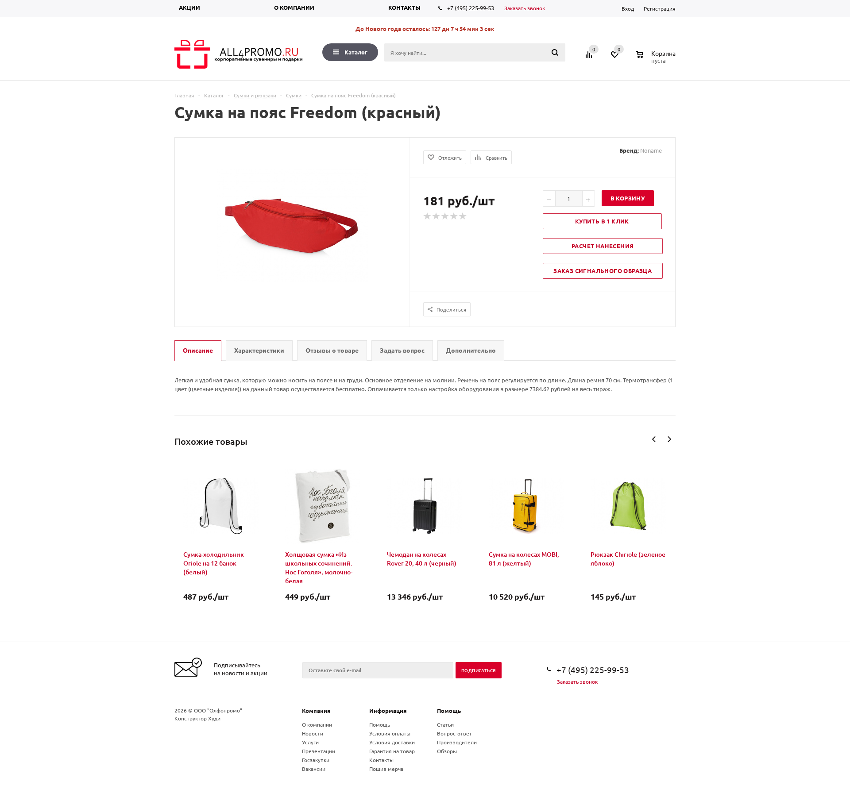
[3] (445, 216)
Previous (654, 439)
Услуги (310, 742)
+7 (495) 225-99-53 (470, 8)
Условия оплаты (389, 733)
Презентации (318, 751)
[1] (427, 216)
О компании (294, 7)
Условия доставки (392, 742)
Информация (388, 710)
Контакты (404, 7)
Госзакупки (315, 759)
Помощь (449, 710)
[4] (454, 216)
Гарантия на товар (392, 751)
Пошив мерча (386, 768)
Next (669, 439)
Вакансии (313, 768)
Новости (312, 733)
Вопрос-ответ (454, 733)
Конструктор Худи (197, 718)
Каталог (355, 52)
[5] (463, 216)
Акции (189, 7)
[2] (436, 216)
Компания (316, 710)
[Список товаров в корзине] (656, 59)
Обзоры (447, 751)
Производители (457, 742)
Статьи (445, 724)
